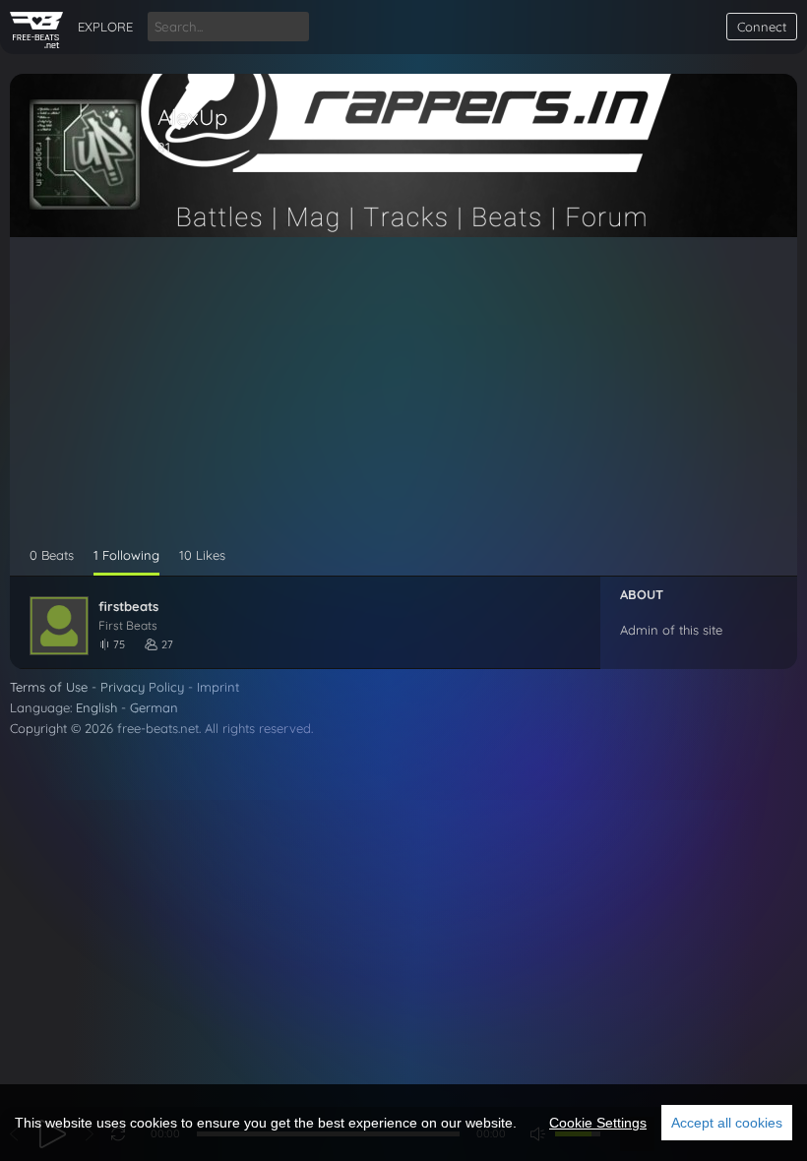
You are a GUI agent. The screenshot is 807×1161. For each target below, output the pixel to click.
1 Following (126, 555)
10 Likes (202, 555)
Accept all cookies (726, 1122)
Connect (761, 26)
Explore (105, 26)
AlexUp (192, 117)
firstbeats (128, 606)
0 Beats (52, 555)
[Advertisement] (403, 399)
